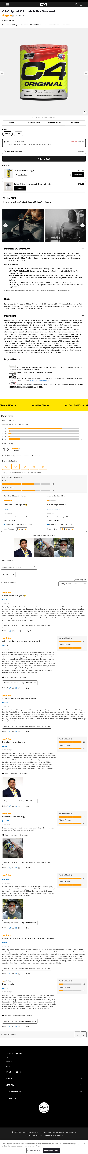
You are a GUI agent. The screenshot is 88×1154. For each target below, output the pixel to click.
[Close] (84, 1143)
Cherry (7, 133)
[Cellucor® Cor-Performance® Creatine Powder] (8, 186)
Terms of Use (33, 1132)
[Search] (76, 4)
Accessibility (71, 1132)
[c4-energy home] (43, 4)
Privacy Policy (58, 1132)
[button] (81, 4)
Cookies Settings (33, 1150)
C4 (7, 1057)
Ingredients (12, 359)
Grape (18, 133)
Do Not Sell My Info (34, 1135)
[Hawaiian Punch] (54, 122)
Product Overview (17, 248)
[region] (44, 1147)
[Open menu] (7, 4)
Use (7, 299)
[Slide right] (86, 73)
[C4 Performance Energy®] (8, 173)
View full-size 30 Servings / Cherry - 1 (43, 117)
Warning (10, 315)
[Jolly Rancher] (33, 122)
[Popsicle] (75, 122)
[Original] (12, 122)
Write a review (27, 16)
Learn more (65, 25)
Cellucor (9, 1062)
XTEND (8, 1066)
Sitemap (60, 1135)
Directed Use (49, 1135)
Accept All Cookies (51, 1150)
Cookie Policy (46, 1132)
